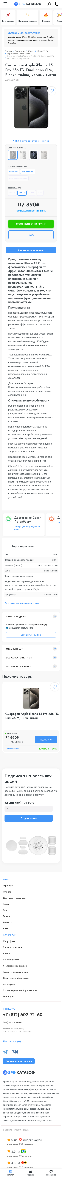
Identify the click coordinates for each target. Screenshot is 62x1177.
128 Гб (12, 193)
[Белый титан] (23, 155)
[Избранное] (51, 91)
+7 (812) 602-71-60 (22, 1014)
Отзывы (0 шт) (14, 648)
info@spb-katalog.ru (12, 1022)
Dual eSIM (13, 171)
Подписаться (29, 818)
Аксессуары (9, 984)
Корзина (30, 1175)
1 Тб (40, 193)
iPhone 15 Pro (42, 51)
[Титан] (44, 155)
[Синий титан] (34, 155)
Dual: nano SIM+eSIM (18, 178)
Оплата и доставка (18, 666)
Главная (8, 51)
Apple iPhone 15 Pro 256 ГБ (18, 53)
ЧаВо (5, 928)
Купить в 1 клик (48, 748)
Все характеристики (19, 657)
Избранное (51, 1175)
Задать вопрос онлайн (31, 249)
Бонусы (7, 916)
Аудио (6, 953)
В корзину (46, 739)
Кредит (7, 904)
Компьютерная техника (15, 965)
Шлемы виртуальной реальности (20, 990)
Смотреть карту (12, 1041)
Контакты (8, 922)
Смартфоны (20, 51)
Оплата (7, 891)
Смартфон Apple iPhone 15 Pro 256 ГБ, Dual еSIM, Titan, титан (32, 716)
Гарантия (8, 885)
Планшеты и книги (12, 947)
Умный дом (8, 996)
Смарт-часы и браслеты (16, 978)
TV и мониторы (11, 959)
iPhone (31, 51)
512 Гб (31, 193)
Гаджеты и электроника (15, 971)
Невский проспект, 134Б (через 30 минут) (26, 624)
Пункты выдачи (16, 616)
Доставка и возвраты (14, 897)
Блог (5, 910)
